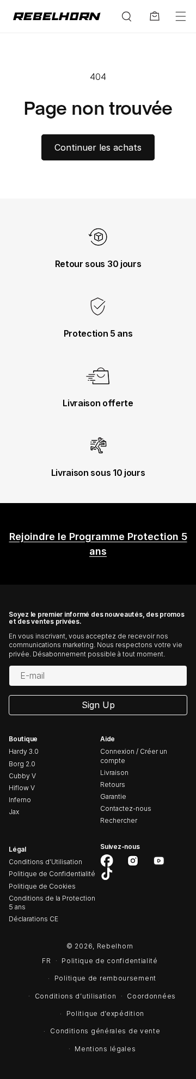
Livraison (114, 772)
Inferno (20, 800)
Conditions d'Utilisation (45, 862)
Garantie (113, 796)
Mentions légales (105, 1049)
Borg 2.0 (22, 764)
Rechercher (118, 820)
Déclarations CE (33, 919)
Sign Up (98, 704)
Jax (14, 812)
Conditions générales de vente (105, 1031)
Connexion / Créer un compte (133, 755)
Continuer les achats (98, 147)
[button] (180, 16)
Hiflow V (22, 788)
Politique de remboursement (105, 978)
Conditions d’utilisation (76, 996)
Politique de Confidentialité (52, 874)
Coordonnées (151, 996)
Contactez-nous (125, 808)
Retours (112, 784)
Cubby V (22, 776)
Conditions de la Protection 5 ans (52, 902)
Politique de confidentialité (110, 961)
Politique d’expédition (105, 1013)
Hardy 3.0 (24, 751)
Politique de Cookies (42, 886)
